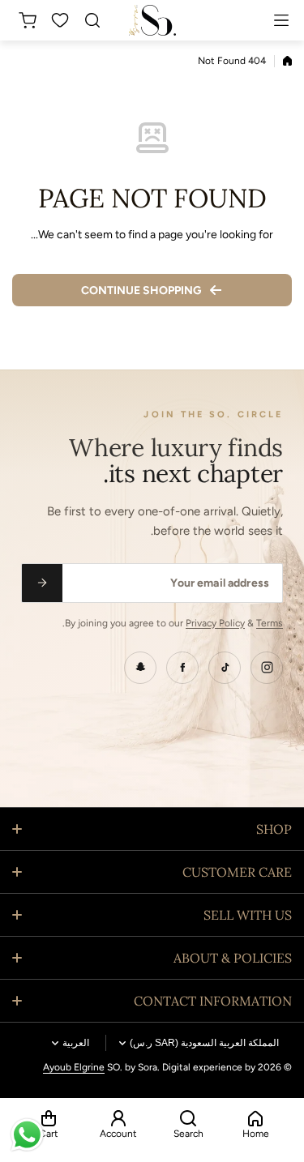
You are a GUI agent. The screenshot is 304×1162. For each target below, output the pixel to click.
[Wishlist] (61, 20)
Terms (269, 623)
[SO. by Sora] (152, 20)
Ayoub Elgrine (74, 1067)
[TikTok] (224, 667)
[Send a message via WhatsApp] (27, 1135)
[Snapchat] (140, 667)
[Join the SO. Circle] (42, 583)
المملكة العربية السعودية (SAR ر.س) (204, 1043)
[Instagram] (266, 667)
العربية (75, 1043)
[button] (25, 20)
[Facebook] (182, 667)
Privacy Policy (215, 623)
